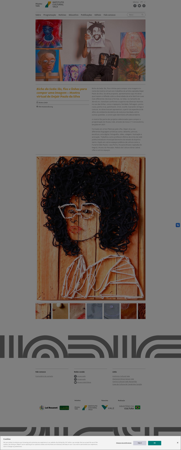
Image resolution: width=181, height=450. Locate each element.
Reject (140, 443)
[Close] (177, 442)
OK (155, 443)
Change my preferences (124, 443)
